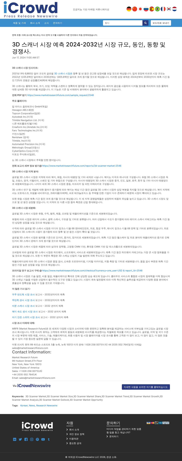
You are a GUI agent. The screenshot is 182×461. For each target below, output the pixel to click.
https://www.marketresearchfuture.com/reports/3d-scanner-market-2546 (81, 165)
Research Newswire (46, 405)
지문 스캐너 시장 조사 (23, 305)
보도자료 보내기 (161, 22)
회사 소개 (35, 22)
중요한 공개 (75, 443)
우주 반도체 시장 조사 (23, 294)
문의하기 (57, 22)
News (32, 405)
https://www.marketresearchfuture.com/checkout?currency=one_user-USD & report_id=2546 (92, 270)
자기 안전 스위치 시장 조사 (26, 317)
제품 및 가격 (19, 22)
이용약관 (73, 438)
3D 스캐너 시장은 (63, 73)
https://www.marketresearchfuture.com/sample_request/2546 (60, 95)
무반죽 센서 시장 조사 (23, 300)
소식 (46, 22)
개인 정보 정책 (76, 434)
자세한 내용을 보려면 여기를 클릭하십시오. (146, 387)
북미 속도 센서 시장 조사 (25, 311)
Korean (24, 405)
